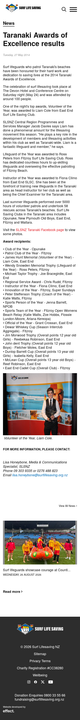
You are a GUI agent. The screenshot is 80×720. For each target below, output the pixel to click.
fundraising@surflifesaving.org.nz (39, 699)
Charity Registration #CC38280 (40, 667)
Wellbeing (40, 674)
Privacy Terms (40, 660)
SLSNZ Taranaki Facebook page (40, 229)
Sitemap (40, 653)
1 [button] (34, 610)
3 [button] (45, 610)
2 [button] (40, 610)
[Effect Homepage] (8, 711)
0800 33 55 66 (54, 695)
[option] (40, 560)
